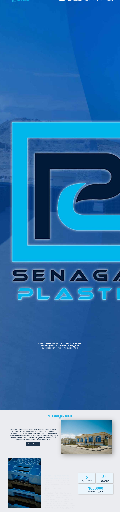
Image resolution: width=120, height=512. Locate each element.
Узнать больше (33, 444)
